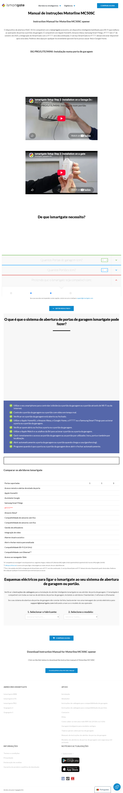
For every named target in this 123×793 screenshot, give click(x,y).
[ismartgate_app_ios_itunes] (71, 769)
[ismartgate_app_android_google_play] (71, 761)
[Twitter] (67, 778)
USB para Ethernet (11, 565)
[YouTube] (72, 778)
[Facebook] (63, 778)
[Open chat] (117, 787)
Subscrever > (68, 753)
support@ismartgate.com (85, 298)
